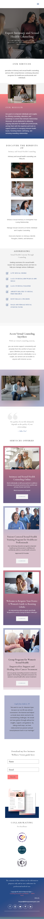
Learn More (22, 496)
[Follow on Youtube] (20, 906)
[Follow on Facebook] (10, 906)
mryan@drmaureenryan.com (29, 902)
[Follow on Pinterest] (25, 906)
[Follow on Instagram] (15, 906)
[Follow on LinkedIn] (30, 906)
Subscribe (13, 777)
